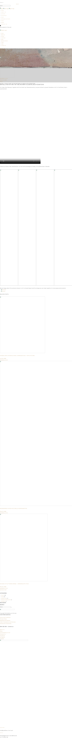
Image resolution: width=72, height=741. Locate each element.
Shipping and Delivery (5, 620)
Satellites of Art (4, 78)
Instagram (2, 637)
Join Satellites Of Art (5, 632)
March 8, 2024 (3, 80)
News (1, 81)
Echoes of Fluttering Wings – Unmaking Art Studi (14, 583)
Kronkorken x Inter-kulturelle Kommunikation (13, 508)
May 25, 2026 (3, 586)
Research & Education (6, 599)
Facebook (2, 635)
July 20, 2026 (3, 358)
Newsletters (3, 598)
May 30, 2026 (3, 511)
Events (2, 595)
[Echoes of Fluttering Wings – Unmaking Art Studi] (23, 580)
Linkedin (2, 638)
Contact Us (3, 634)
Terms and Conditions (5, 617)
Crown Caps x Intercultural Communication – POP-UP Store (17, 355)
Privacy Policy (3, 619)
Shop (1, 631)
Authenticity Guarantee (5, 623)
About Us (2, 629)
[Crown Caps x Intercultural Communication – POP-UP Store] (22, 352)
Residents (3, 601)
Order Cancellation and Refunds (8, 622)
